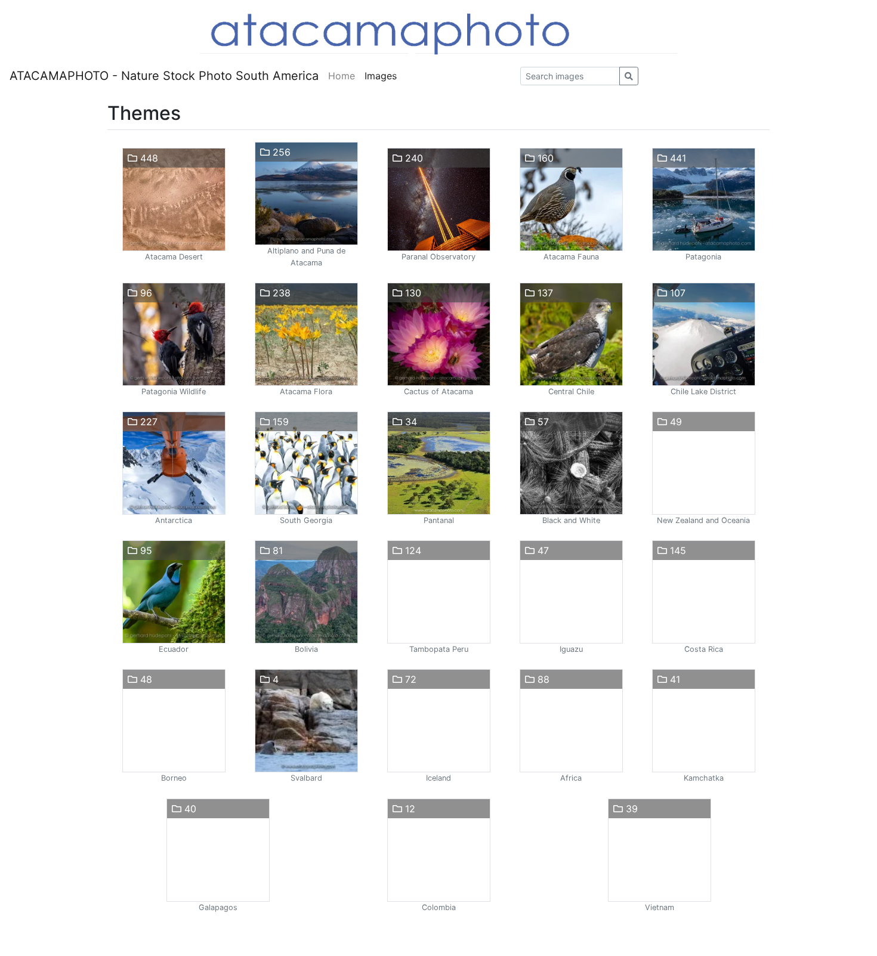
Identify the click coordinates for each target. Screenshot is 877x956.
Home (341, 76)
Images (381, 76)
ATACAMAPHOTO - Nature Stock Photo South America (164, 76)
